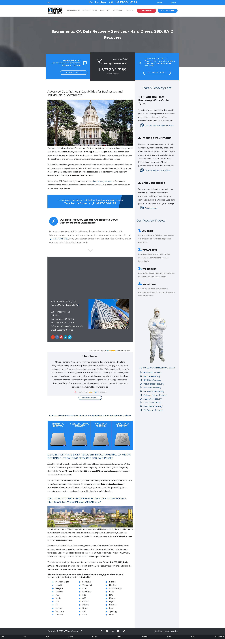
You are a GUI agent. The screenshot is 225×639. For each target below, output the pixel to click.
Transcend (87, 585)
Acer (58, 595)
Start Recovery (146, 10)
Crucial (85, 601)
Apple (58, 598)
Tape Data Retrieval (152, 402)
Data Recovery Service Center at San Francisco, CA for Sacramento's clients (92, 415)
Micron (85, 604)
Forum (159, 2)
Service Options (90, 10)
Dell (57, 601)
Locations (104, 10)
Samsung (86, 581)
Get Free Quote (167, 10)
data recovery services (102, 181)
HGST (111, 591)
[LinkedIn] (118, 631)
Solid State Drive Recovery (79, 425)
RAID (47, 637)
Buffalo (112, 581)
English (173, 2)
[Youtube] (106, 631)
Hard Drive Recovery (58, 425)
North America (171, 631)
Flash (193, 637)
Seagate (59, 588)
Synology (113, 611)
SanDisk (59, 614)
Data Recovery (73, 10)
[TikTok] (124, 630)
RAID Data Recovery (152, 380)
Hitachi (59, 585)
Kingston (60, 611)
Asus (84, 588)
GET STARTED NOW (156, 73)
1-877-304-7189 (113, 2)
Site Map (158, 631)
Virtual (119, 637)
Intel (84, 595)
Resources (117, 10)
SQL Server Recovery (153, 399)
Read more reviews (89, 397)
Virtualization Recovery (154, 384)
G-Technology (115, 588)
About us (130, 10)
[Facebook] (101, 631)
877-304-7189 (68, 323)
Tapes (169, 637)
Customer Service (64, 330)
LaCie (84, 614)
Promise (112, 604)
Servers (145, 637)
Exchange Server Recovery (155, 395)
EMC (111, 595)
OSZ (84, 598)
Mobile (94, 637)
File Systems (219, 637)
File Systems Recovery (153, 410)
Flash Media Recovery (153, 406)
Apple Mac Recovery (152, 387)
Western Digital (62, 581)
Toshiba (59, 591)
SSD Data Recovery (152, 376)
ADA (48, 2)
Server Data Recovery (122, 425)
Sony (111, 614)
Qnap (111, 608)
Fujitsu (112, 601)
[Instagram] (112, 631)
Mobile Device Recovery (154, 391)
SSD (25, 637)
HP (57, 604)
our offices (158, 63)
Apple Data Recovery (101, 425)
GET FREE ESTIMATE (72, 72)
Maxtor (112, 598)
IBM (84, 611)
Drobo (85, 608)
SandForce (87, 591)
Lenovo (59, 608)
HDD (2, 637)
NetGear (113, 585)
